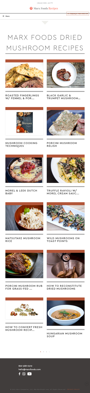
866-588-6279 (25, 366)
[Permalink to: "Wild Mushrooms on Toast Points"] (66, 216)
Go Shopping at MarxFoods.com (77, 14)
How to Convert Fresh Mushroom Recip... (23, 329)
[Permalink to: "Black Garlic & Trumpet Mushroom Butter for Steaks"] (66, 73)
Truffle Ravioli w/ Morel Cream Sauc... (63, 192)
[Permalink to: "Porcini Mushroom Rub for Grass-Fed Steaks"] (24, 264)
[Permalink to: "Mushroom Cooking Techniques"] (24, 121)
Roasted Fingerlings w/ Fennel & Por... (22, 97)
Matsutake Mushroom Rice (22, 240)
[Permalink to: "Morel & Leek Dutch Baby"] (24, 169)
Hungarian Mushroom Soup (64, 335)
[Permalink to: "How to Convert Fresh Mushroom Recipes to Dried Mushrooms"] (24, 308)
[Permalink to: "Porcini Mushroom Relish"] (66, 121)
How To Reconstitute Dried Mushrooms (64, 287)
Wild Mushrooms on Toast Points (63, 240)
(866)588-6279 (45, 3)
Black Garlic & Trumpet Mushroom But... (62, 98)
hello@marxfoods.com (30, 369)
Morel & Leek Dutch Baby (21, 192)
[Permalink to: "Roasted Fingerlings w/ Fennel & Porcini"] (24, 73)
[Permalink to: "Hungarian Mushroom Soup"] (66, 311)
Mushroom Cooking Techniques (21, 145)
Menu (8, 16)
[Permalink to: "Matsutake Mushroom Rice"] (24, 216)
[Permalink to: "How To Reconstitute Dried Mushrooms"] (66, 264)
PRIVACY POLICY (73, 389)
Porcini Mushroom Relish (62, 145)
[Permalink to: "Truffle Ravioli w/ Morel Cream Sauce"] (66, 169)
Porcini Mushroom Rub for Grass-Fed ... (24, 287)
